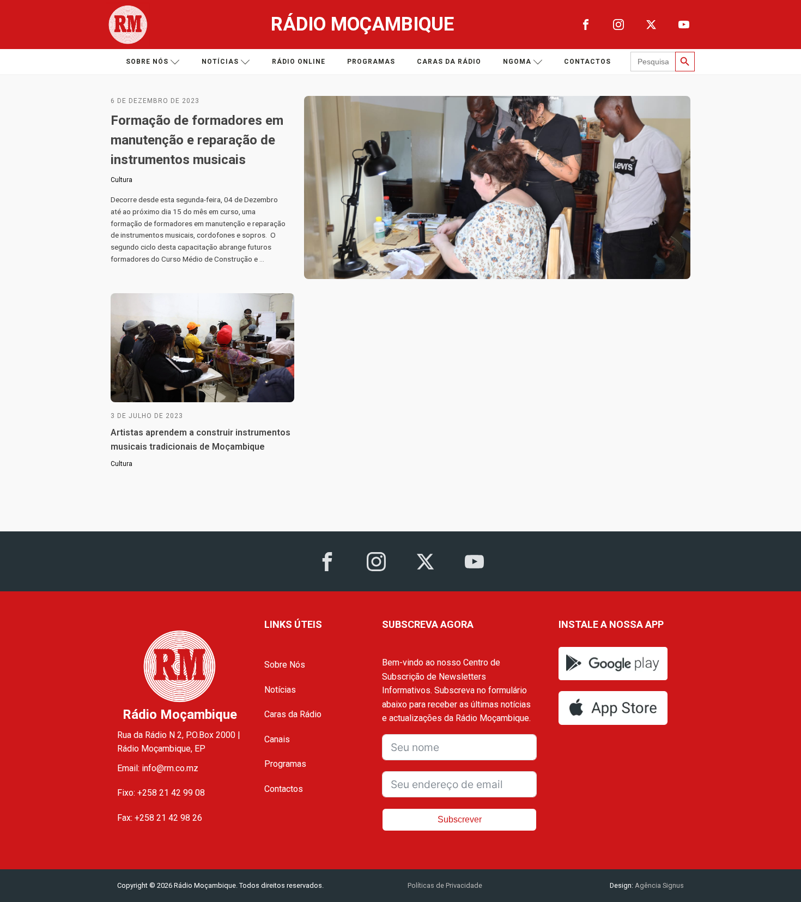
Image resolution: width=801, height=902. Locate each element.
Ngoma (517, 61)
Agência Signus (658, 885)
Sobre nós (147, 61)
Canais (277, 739)
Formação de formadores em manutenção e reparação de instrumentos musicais (197, 140)
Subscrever (460, 819)
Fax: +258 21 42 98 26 (159, 818)
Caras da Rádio (449, 61)
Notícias (220, 61)
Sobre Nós (284, 664)
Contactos (587, 61)
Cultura (121, 180)
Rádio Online (298, 61)
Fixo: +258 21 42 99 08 (161, 793)
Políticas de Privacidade (445, 885)
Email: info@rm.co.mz (157, 768)
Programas (371, 61)
